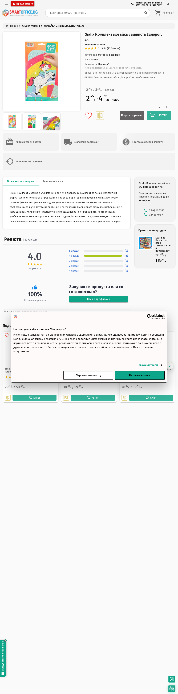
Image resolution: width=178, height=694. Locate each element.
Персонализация (86, 375)
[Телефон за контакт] (171, 679)
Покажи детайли (147, 364)
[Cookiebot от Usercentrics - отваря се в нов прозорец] (149, 316)
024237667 (155, 5)
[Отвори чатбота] (171, 688)
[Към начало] (20, 13)
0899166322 (142, 5)
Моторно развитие (109, 54)
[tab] (21, 181)
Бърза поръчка (132, 115)
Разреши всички (139, 375)
